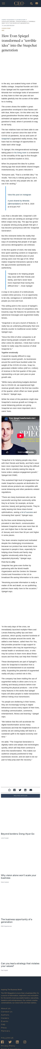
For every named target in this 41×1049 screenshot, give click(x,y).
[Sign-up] (31, 790)
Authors (5, 1015)
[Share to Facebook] (15, 790)
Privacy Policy (8, 1046)
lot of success (27, 512)
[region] (18, 13)
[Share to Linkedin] (26, 790)
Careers (5, 1018)
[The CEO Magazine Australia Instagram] (27, 1042)
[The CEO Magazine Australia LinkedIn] (19, 1042)
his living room (20, 153)
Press (4, 1028)
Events (4, 1021)
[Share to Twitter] (20, 790)
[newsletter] (36, 4)
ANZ (3, 30)
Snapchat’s (6, 139)
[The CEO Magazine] (20, 984)
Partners (5, 1031)
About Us (5, 1008)
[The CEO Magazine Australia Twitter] (12, 1042)
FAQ (3, 1024)
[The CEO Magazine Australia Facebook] (4, 1042)
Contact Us (6, 1011)
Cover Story (6, 28)
